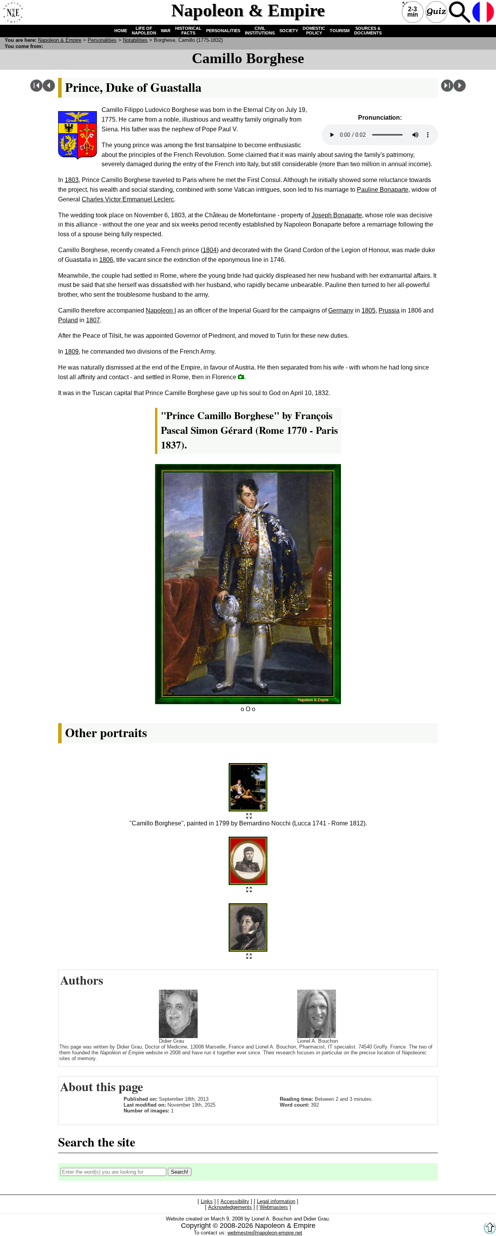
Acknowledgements (230, 1207)
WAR (165, 30)
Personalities (102, 40)
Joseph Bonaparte (337, 215)
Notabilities (135, 40)
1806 (106, 259)
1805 (368, 310)
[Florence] (241, 376)
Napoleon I (161, 310)
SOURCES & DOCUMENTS (368, 30)
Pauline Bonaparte (382, 189)
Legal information (276, 1202)
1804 (210, 250)
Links (207, 1202)
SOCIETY (288, 30)
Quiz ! (436, 12)
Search (459, 12)
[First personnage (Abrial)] (36, 89)
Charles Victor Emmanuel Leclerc (128, 199)
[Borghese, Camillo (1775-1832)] (248, 816)
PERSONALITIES (223, 30)
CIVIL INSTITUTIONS (260, 30)
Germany (340, 310)
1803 (72, 180)
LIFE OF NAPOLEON (144, 30)
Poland (68, 320)
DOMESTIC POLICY (314, 30)
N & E (59, 40)
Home (12, 12)
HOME (120, 30)
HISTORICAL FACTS (188, 30)
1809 (72, 351)
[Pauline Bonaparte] (49, 89)
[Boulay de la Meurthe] (459, 89)
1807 (93, 320)
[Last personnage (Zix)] (447, 89)
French (483, 12)
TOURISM (340, 30)
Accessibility (234, 1202)
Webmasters (274, 1207)
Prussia (389, 310)
